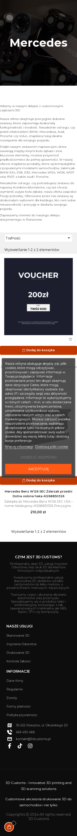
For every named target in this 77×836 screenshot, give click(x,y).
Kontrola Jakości (18, 661)
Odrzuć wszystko (38, 457)
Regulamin (14, 689)
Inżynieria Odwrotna (21, 644)
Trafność (38, 237)
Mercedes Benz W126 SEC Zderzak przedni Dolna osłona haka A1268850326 (38, 494)
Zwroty (11, 698)
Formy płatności (18, 706)
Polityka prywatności (21, 715)
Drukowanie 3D (18, 653)
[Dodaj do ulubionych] (70, 339)
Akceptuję (38, 469)
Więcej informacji (19, 447)
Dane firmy (14, 681)
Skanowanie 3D (18, 635)
